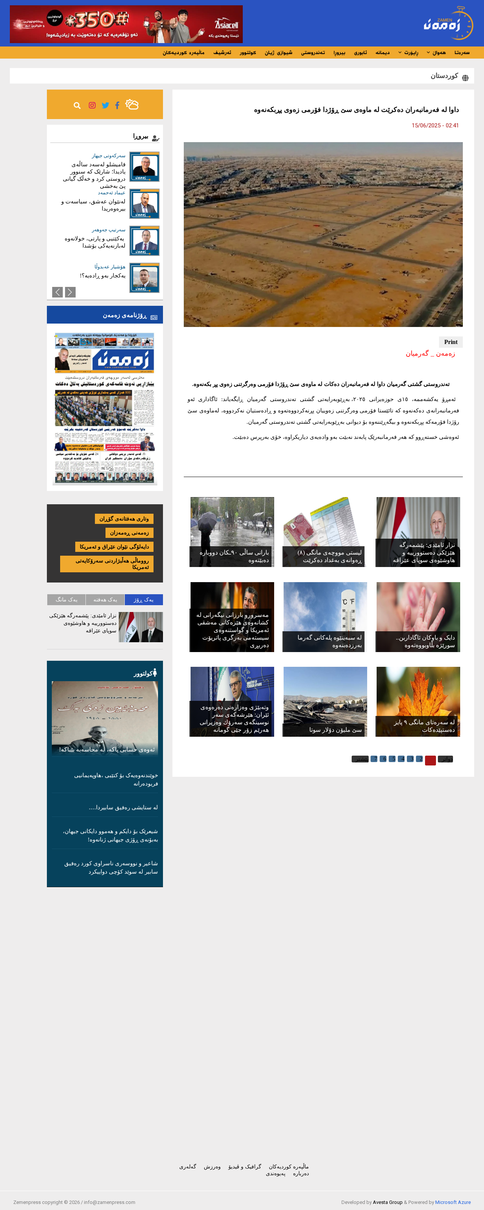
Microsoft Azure (453, 1202)
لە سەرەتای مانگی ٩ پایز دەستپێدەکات (424, 726)
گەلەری (187, 1167)
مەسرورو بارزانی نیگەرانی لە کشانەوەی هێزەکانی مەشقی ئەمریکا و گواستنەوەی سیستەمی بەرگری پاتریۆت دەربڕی (232, 630)
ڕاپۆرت (410, 52)
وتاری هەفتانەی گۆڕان (124, 519)
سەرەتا (462, 52)
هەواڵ (438, 52)
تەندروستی (313, 52)
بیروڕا (339, 52)
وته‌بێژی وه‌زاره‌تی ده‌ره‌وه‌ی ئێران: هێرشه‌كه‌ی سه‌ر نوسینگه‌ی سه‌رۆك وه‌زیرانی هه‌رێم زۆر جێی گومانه (234, 718)
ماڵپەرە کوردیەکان (184, 52)
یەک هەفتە (105, 600)
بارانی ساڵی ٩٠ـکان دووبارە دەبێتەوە (234, 556)
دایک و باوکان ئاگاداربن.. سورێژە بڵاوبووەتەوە (425, 641)
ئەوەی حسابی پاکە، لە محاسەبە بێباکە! (107, 749)
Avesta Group (388, 1202)
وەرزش (212, 1167)
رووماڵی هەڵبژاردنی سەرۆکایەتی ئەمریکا (112, 564)
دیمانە (382, 52)
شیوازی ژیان (278, 52)
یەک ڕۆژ (144, 600)
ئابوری (360, 52)
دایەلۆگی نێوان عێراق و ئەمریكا (114, 547)
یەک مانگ (67, 600)
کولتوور (248, 52)
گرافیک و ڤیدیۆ (244, 1167)
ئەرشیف (222, 52)
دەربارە (301, 1173)
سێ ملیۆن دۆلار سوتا (335, 730)
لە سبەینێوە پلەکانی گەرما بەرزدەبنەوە (330, 641)
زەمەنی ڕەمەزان (129, 533)
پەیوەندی (275, 1173)
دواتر (447, 759)
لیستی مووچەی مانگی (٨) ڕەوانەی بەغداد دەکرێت (330, 556)
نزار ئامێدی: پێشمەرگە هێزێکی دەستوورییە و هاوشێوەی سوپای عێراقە (424, 552)
